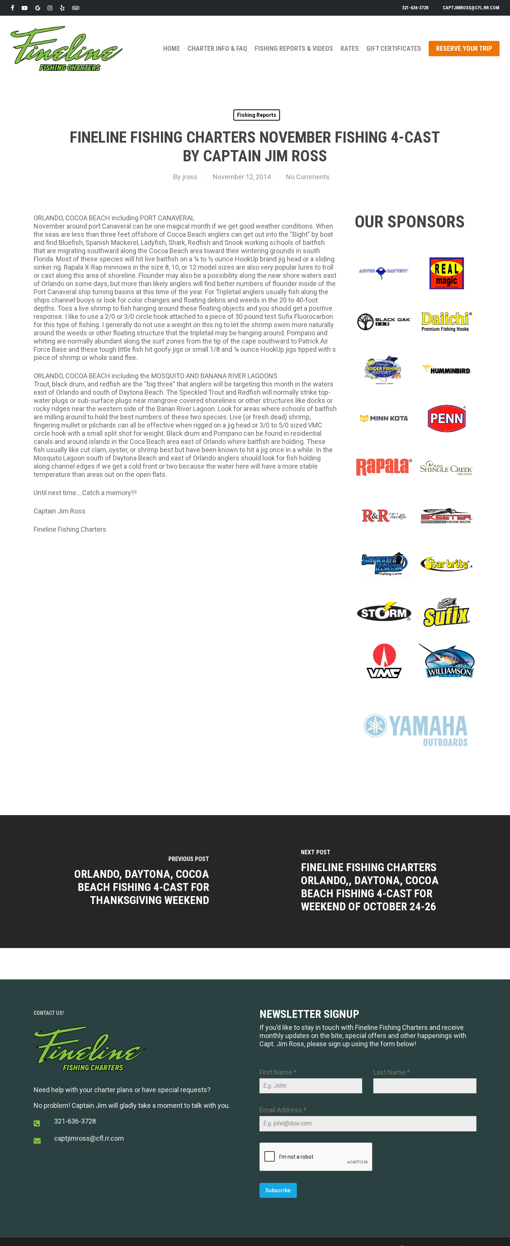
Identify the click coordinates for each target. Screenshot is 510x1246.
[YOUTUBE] (25, 7)
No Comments (308, 177)
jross (190, 177)
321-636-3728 (75, 1121)
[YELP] (62, 7)
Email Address (283, 1110)
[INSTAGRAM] (49, 7)
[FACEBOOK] (12, 7)
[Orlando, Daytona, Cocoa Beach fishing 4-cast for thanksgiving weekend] (127, 881)
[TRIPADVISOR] (76, 7)
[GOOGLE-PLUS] (37, 7)
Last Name (391, 1072)
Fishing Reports (256, 115)
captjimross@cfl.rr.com (89, 1138)
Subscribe (277, 1190)
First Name (277, 1072)
